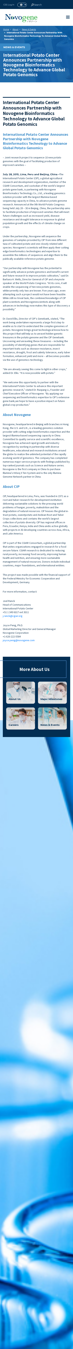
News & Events (29, 29)
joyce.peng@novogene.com (19, 640)
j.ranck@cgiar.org (12, 616)
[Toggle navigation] (68, 17)
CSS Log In (8, 5)
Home (6, 29)
